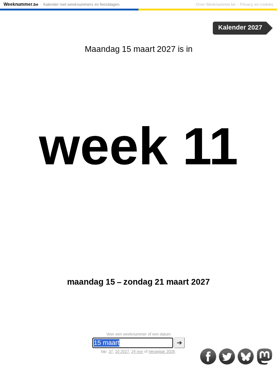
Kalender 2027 (240, 27)
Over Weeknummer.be (216, 4)
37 (111, 351)
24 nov (137, 351)
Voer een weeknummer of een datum (138, 334)
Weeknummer (21, 4)
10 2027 (122, 351)
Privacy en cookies (256, 4)
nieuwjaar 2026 (162, 351)
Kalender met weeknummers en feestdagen (81, 4)
